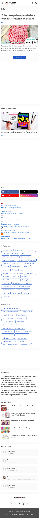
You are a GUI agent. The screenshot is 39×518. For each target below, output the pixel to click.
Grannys (7, 273)
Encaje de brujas (8, 331)
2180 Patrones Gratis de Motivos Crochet (24, 406)
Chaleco (6, 263)
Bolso (25, 253)
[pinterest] (23, 503)
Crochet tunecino (21, 325)
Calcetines (25, 257)
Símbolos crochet (8, 335)
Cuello (6, 266)
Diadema (16, 266)
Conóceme (14, 514)
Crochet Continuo (21, 315)
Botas (5, 257)
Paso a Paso (5, 236)
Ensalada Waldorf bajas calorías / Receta (15, 226)
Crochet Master (20, 318)
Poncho (16, 283)
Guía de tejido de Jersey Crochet (12, 214)
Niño (25, 280)
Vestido (27, 293)
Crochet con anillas (8, 321)
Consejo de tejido (27, 311)
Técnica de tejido (25, 344)
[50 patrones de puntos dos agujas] (5, 430)
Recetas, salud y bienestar (10, 224)
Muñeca (25, 276)
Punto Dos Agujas (9, 286)
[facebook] (11, 503)
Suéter (6, 293)
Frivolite (18, 331)
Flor (14, 270)
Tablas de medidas (22, 335)
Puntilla (27, 283)
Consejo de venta (8, 315)
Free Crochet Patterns (8, 230)
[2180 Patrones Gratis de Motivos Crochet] (5, 408)
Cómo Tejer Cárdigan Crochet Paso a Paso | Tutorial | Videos (23, 414)
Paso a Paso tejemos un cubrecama (22, 420)
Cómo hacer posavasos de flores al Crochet (16, 238)
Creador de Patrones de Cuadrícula (19, 132)
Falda (6, 270)
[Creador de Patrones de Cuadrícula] (19, 121)
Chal (32, 260)
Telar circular (22, 338)
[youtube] (19, 503)
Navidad (6, 280)
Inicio (7, 514)
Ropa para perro (8, 290)
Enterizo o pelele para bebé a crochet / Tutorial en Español (18, 17)
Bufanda (14, 257)
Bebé (31, 250)
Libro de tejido (27, 331)
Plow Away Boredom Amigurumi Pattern (15, 232)
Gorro (23, 270)
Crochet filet (21, 321)
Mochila (16, 276)
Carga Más (19, 57)
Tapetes (16, 293)
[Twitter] (15, 503)
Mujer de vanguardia (8, 218)
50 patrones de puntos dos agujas (22, 428)
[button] (2, 3)
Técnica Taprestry (19, 341)
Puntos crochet (24, 286)
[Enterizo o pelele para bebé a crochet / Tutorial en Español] (19, 34)
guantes (6, 296)
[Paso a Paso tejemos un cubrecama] (5, 422)
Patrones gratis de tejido (23, 511)
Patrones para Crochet (9, 206)
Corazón (17, 263)
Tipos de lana (7, 341)
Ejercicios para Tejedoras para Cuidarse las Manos (24, 436)
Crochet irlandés (8, 325)
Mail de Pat (18, 273)
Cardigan (23, 260)
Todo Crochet (6, 212)
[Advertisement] (19, 82)
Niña (16, 280)
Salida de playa (23, 290)
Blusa (6, 253)
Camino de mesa (9, 260)
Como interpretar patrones (11, 311)
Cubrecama (29, 263)
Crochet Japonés (8, 318)
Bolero (15, 253)
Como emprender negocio (10, 308)
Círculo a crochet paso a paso (11, 208)
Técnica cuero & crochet (10, 344)
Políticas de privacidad (26, 514)
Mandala (30, 273)
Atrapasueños (20, 250)
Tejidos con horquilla (9, 338)
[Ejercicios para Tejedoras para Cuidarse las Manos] (5, 437)
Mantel (6, 276)
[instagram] (27, 503)
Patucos (6, 283)
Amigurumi (7, 250)
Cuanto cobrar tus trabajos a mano (13, 328)
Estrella (26, 266)
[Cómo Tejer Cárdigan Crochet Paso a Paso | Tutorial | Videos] (5, 415)
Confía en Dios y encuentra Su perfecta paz (15, 220)
